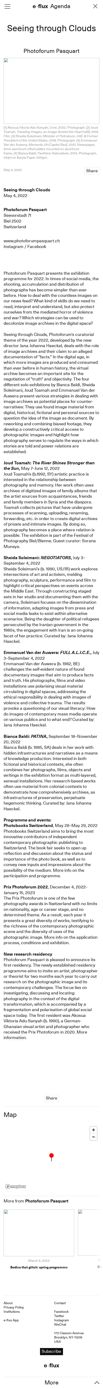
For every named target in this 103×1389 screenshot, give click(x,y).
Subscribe (51, 704)
